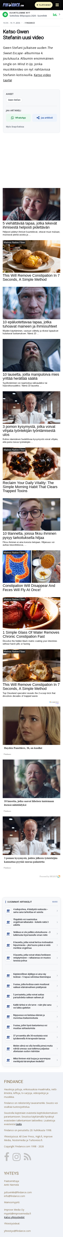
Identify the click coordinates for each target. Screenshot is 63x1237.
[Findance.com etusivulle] (13, 5)
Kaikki (55, 902)
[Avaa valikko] (57, 4)
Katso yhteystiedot (14, 1217)
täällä (19, 1124)
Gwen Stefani (14, 99)
